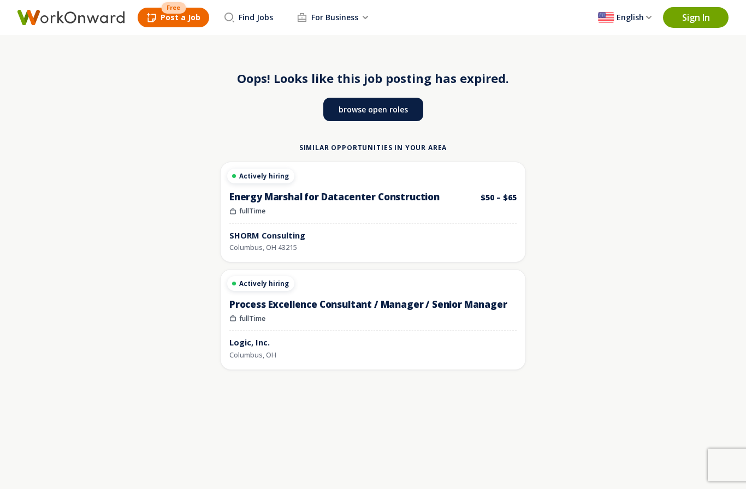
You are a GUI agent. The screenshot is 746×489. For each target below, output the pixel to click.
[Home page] (71, 17)
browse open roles (373, 109)
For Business (334, 17)
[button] (696, 17)
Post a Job (180, 17)
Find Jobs (256, 17)
